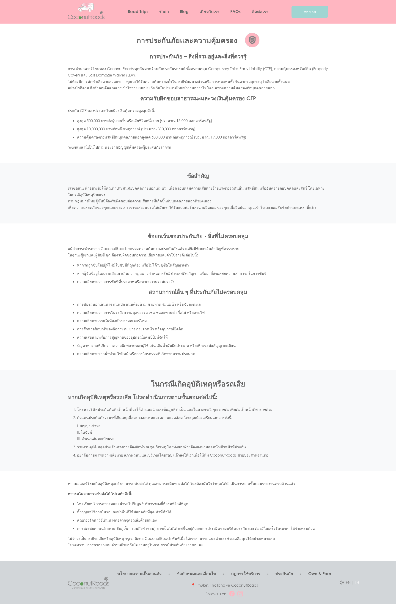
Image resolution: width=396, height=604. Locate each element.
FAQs (235, 11)
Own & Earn (319, 573)
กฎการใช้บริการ (245, 573)
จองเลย (310, 11)
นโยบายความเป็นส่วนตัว (139, 573)
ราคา (164, 11)
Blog (184, 11)
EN (348, 582)
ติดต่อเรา (260, 11)
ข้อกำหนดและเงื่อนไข (196, 573)
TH (357, 582)
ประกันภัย (284, 573)
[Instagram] (240, 593)
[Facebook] (232, 593)
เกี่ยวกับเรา (209, 11)
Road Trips (138, 11)
